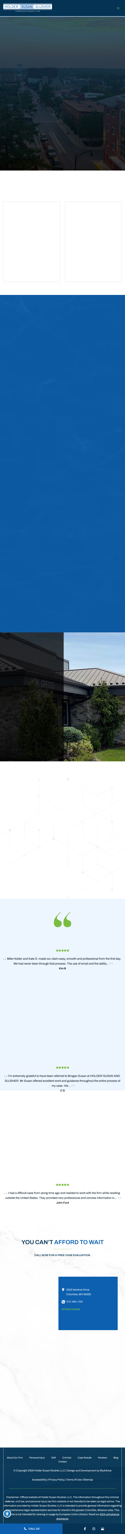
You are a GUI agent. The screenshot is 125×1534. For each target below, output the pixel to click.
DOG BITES (90, 671)
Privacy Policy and (93, 1416)
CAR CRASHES (92, 658)
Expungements (94, 729)
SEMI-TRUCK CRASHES (97, 665)
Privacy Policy (56, 1479)
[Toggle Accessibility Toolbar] (7, 1514)
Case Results (84, 1457)
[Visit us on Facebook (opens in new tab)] (85, 1528)
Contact (62, 1461)
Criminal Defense (97, 703)
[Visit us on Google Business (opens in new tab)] (102, 1528)
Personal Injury (37, 1457)
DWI (53, 1457)
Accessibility (39, 1479)
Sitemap (88, 1479)
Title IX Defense (94, 716)
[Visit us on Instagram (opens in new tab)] (93, 1528)
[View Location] (64, 1289)
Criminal (66, 1457)
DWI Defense (92, 710)
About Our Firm (15, 1457)
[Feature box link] (46, 124)
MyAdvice (105, 1470)
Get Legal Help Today (43, 1431)
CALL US (34, 1528)
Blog (115, 1457)
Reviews (102, 1457)
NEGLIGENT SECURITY (97, 678)
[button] (79, 57)
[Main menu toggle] (118, 8)
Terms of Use (73, 1479)
